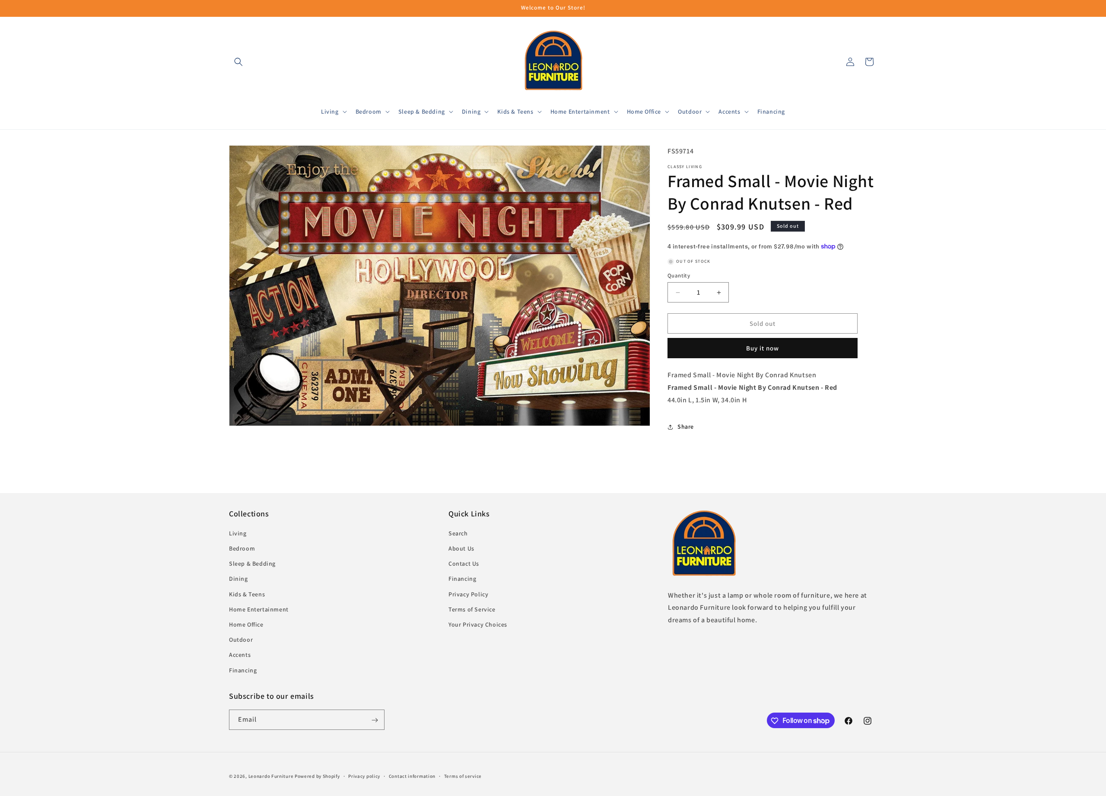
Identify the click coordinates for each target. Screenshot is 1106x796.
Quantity (678, 275)
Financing (243, 670)
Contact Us (463, 564)
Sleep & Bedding (252, 564)
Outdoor (241, 640)
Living (238, 533)
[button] (238, 61)
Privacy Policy (468, 594)
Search (458, 533)
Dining (238, 579)
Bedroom (242, 549)
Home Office (246, 624)
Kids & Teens (247, 594)
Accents (240, 655)
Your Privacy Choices (477, 624)
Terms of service (463, 776)
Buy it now (762, 348)
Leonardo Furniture (271, 776)
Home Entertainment (259, 609)
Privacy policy (364, 776)
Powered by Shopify (317, 776)
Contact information (412, 776)
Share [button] (685, 426)
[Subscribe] (374, 720)
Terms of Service (472, 609)
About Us (461, 549)
